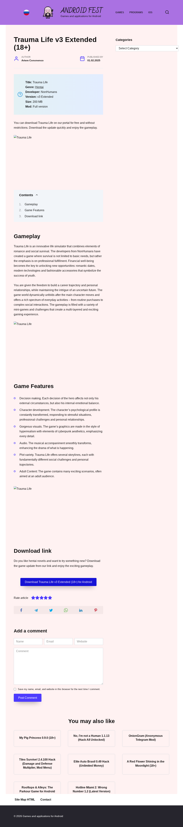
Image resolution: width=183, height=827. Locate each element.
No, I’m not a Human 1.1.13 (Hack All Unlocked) (91, 737)
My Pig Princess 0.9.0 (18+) (37, 737)
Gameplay (31, 204)
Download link (34, 216)
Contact (45, 799)
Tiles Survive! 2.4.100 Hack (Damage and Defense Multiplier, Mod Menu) (37, 763)
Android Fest (82, 10)
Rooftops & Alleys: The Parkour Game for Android (37, 789)
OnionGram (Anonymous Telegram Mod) (146, 737)
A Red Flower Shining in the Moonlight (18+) (145, 763)
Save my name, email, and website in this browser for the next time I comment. (59, 689)
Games (119, 12)
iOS (150, 12)
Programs (136, 12)
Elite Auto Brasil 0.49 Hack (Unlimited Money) (91, 763)
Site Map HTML (25, 799)
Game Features (34, 210)
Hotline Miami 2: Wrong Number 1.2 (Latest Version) (91, 789)
